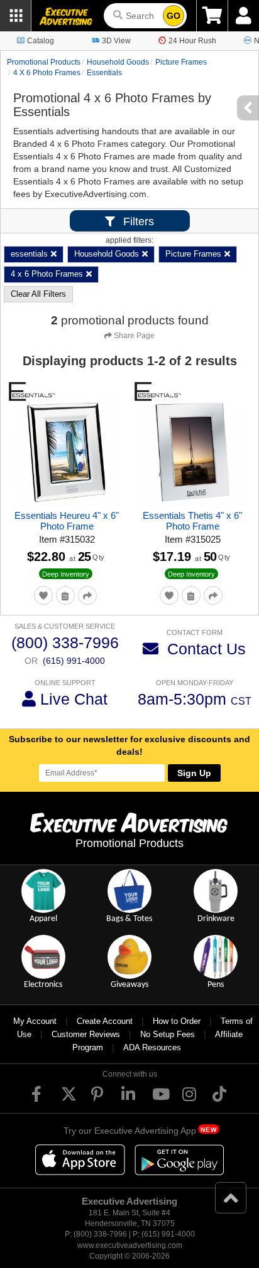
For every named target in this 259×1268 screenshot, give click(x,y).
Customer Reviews (86, 1034)
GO (173, 16)
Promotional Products (43, 62)
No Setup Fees (167, 1034)
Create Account (105, 1021)
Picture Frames (181, 62)
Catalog (40, 40)
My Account (35, 1021)
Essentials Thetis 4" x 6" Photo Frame (192, 520)
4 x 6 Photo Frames (46, 72)
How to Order (177, 1021)
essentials (104, 72)
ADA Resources (152, 1047)
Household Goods (118, 62)
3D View (116, 40)
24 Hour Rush (192, 40)
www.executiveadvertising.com (129, 1245)
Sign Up (194, 773)
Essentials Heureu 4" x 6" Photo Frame (66, 520)
